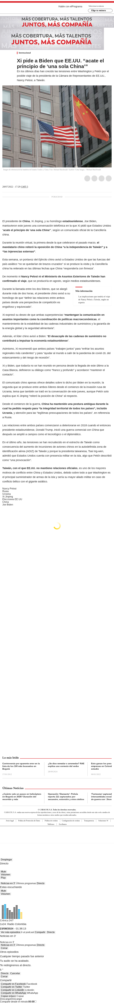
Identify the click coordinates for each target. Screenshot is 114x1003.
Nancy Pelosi (9, 488)
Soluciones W (103, 821)
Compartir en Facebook (13, 984)
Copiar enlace (8, 996)
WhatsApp (109, 178)
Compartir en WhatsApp (13, 993)
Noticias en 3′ (8, 883)
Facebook (87, 178)
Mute (3, 871)
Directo (40, 883)
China (5, 502)
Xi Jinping (7, 496)
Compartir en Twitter (11, 987)
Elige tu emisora (98, 10)
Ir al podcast (27, 932)
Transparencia (89, 821)
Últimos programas (26, 883)
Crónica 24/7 (7, 920)
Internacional (25, 53)
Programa (77, 6)
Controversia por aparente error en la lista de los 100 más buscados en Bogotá (21, 766)
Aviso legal (10, 821)
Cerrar (4, 948)
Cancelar (15, 973)
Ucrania (6, 494)
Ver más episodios (10, 932)
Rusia (5, 491)
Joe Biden (7, 504)
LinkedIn (101, 178)
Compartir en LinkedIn (12, 990)
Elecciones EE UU (12, 499)
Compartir (40, 932)
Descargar (5, 999)
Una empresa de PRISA (57, 832)
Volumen (5, 874)
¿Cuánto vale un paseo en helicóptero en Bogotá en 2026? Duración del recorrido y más (21, 796)
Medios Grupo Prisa (57, 840)
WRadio (19, 9)
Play (3, 877)
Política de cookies (51, 821)
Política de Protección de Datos (29, 821)
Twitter (94, 178)
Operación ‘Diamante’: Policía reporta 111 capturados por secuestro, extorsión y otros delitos (66, 796)
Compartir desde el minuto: (17, 1001)
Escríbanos (63, 824)
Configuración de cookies (71, 821)
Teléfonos (51, 824)
